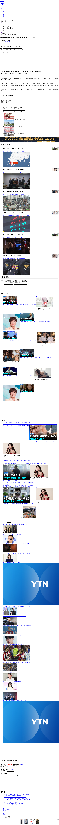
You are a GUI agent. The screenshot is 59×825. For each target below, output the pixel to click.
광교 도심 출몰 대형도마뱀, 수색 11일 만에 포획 (13, 795)
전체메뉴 (2, 1)
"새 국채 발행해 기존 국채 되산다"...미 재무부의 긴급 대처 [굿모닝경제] (17, 462)
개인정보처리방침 (6, 809)
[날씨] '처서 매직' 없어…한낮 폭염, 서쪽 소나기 (13, 800)
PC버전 (4, 814)
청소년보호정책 (6, 812)
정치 (4, 11)
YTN (2, 4)
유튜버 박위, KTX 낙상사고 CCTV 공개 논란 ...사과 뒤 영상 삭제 (17, 799)
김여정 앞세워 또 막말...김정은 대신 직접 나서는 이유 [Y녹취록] (16, 425)
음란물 (4, 30)
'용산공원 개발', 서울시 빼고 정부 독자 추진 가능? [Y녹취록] (44, 424)
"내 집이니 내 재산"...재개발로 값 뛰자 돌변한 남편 (14, 802)
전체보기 (2, 763)
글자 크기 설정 (3, 41)
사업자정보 (5, 813)
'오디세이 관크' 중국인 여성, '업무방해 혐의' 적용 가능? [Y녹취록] (16, 422)
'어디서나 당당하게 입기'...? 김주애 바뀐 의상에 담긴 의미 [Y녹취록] (17, 486)
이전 (1, 774)
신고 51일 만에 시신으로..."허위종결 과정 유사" (13, 803)
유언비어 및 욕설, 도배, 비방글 (9, 27)
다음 (3, 774)
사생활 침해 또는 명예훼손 (8, 28)
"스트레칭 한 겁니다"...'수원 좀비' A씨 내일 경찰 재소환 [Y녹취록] (16, 463)
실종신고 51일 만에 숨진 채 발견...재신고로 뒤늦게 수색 (15, 798)
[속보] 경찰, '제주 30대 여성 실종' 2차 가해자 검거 (14, 806)
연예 (4, 16)
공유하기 (9, 41)
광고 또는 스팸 (6, 26)
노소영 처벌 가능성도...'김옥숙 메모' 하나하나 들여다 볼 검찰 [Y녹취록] (17, 424)
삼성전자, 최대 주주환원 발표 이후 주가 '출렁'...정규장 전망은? (16, 794)
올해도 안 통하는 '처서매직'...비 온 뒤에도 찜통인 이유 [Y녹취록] (16, 484)
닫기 (1, 19)
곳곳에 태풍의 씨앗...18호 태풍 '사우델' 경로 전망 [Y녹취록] (42, 463)
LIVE (1, 8)
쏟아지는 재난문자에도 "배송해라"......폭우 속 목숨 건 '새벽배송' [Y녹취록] (18, 482)
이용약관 (4, 810)
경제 (4, 13)
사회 (4, 14)
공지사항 (4, 808)
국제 (4, 15)
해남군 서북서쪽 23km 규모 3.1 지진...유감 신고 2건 (14, 804)
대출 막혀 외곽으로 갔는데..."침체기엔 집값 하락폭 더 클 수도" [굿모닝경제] (18, 485)
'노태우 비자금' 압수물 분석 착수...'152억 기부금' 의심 (15, 797)
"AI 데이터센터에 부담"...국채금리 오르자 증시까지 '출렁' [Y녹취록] (17, 460)
